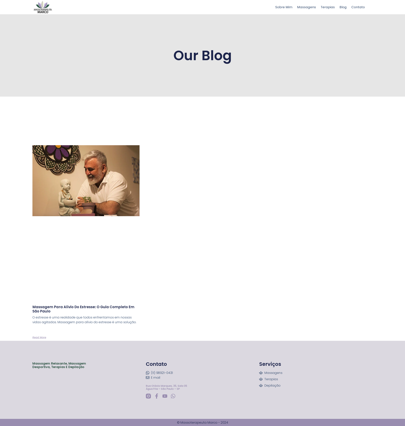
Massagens (306, 7)
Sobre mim (283, 7)
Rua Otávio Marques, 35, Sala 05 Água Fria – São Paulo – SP (166, 387)
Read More (39, 337)
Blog (343, 7)
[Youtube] (164, 396)
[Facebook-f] (156, 396)
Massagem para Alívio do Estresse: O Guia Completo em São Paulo (83, 309)
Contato (358, 7)
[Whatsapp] (173, 396)
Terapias (328, 7)
